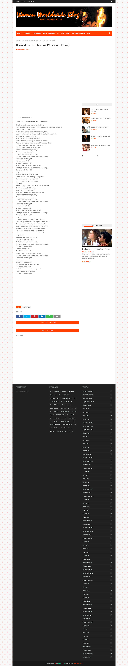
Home (17, 1)
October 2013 (97, 535)
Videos (52, 431)
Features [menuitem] (27, 33)
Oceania (56, 418)
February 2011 (97, 647)
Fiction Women (54, 405)
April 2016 (97, 447)
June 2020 (97, 412)
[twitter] (111, 1)
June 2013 (97, 549)
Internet (63, 408)
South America (65, 421)
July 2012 (97, 587)
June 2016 (97, 440)
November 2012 (97, 573)
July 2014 (97, 503)
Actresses (57, 392)
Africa (64, 392)
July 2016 (97, 437)
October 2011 (97, 619)
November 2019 (97, 426)
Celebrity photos (67, 398)
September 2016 (97, 430)
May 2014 (97, 510)
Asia (51, 395)
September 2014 (97, 496)
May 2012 (97, 594)
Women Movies (61, 431)
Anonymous (21, 49)
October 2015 (97, 465)
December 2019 (97, 423)
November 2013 (97, 531)
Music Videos (88, 226)
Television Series (55, 424)
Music (52, 415)
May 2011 (97, 636)
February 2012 (97, 605)
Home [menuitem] (19, 33)
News (72, 415)
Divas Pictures (54, 401)
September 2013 (97, 538)
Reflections (71, 418)
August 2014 (97, 500)
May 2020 (97, 416)
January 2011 (97, 650)
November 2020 (97, 395)
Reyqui (85, 251)
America (71, 392)
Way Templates (78, 663)
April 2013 (97, 556)
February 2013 (97, 563)
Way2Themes (62, 663)
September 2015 (97, 468)
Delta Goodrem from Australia (100, 145)
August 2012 (97, 584)
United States (54, 428)
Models (56, 411)
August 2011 (97, 626)
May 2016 (97, 444)
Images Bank (54, 408)
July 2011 (97, 629)
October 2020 (97, 398)
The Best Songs (67, 424)
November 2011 (97, 615)
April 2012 (97, 598)
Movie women (65, 411)
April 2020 (97, 419)
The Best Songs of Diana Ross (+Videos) (96, 249)
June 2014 (97, 507)
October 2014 (97, 493)
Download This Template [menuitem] (81, 33)
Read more (85, 262)
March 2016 (97, 451)
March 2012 (97, 601)
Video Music (24, 40)
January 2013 (97, 566)
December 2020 (97, 391)
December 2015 (97, 458)
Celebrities (66, 395)
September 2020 (97, 402)
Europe (66, 401)
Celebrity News (54, 398)
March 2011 (97, 643)
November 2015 (97, 461)
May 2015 (97, 479)
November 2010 (97, 654)
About (23, 1)
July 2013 (97, 545)
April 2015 (97, 482)
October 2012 (97, 577)
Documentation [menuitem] (63, 33)
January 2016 (97, 454)
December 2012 (97, 570)
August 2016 (97, 433)
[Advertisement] (47, 68)
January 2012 (97, 608)
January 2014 (97, 524)
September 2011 (97, 622)
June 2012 (97, 591)
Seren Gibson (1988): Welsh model (101, 118)
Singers (56, 421)
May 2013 (97, 552)
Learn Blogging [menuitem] (49, 33)
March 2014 (97, 517)
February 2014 (97, 521)
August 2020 (97, 405)
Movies (74, 411)
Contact (31, 1)
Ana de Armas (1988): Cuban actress (99, 110)
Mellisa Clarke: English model (99, 127)
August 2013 (97, 542)
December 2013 (97, 528)
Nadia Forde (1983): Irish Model (100, 136)
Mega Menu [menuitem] (37, 33)
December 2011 (97, 612)
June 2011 (97, 633)
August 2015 (97, 472)
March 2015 (97, 486)
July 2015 (97, 475)
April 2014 (97, 514)
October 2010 (97, 657)
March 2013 (97, 559)
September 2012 (97, 580)
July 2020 (97, 409)
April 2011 (97, 640)
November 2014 (97, 489)
